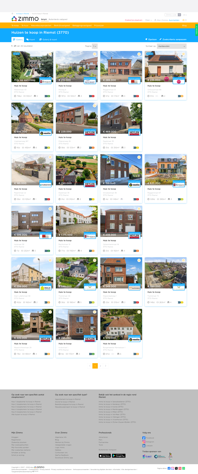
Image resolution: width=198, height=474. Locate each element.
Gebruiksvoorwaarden (19, 469)
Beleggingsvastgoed (81, 25)
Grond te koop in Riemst (65, 402)
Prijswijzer (99, 25)
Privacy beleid (45, 469)
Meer (147, 20)
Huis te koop (20, 86)
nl (184, 15)
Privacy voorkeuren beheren (61, 469)
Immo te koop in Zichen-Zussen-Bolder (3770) (117, 422)
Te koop (15, 25)
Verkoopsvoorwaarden (81, 469)
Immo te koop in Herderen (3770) (112, 404)
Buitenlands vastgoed (58, 19)
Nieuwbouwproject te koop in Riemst (70, 407)
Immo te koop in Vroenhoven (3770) (113, 420)
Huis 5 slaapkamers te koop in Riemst (26, 412)
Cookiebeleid (34, 469)
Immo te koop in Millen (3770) (111, 412)
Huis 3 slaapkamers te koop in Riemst (26, 407)
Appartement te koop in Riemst (68, 399)
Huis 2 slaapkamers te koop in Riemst (26, 404)
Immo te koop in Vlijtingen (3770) (112, 417)
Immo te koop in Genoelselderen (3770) (115, 402)
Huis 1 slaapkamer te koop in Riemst (25, 402)
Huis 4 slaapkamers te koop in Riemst (26, 409)
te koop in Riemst (22, 14)
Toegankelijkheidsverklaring (21, 472)
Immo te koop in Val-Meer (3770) (112, 414)
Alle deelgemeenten (129, 469)
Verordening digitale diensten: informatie (105, 469)
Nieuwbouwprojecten (41, 25)
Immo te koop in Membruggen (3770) (114, 409)
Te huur (24, 25)
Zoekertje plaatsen (133, 20)
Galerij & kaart (50, 39)
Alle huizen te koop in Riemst (23, 414)
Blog (184, 25)
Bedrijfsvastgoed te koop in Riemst (69, 404)
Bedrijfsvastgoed (62, 25)
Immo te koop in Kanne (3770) (111, 407)
